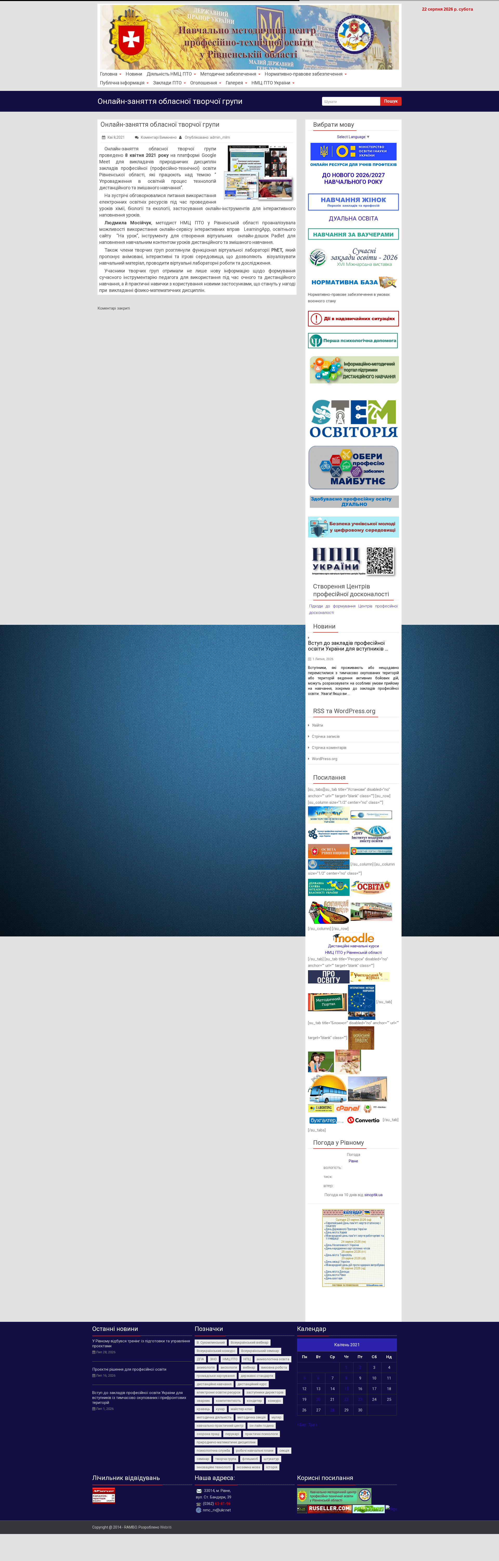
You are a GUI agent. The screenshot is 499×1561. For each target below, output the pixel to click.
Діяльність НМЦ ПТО (169, 74)
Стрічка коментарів (329, 747)
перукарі (232, 1434)
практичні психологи (261, 1434)
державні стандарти (257, 1376)
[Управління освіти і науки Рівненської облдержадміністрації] (329, 850)
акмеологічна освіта (273, 1359)
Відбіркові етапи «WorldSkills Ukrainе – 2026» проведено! (352, 646)
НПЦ (247, 1359)
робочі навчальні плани (254, 1450)
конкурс (274, 1401)
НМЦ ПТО (230, 1359)
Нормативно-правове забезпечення (304, 74)
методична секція (252, 1417)
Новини (134, 74)
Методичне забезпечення (228, 74)
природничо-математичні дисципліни (226, 1442)
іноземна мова (248, 1467)
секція (284, 1450)
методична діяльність (214, 1417)
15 (346, 1388)
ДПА (200, 1359)
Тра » (312, 1425)
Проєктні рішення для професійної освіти (129, 1369)
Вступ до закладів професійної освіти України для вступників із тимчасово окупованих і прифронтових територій (139, 1397)
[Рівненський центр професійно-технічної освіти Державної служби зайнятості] (371, 911)
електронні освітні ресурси (218, 1392)
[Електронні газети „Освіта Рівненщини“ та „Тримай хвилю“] (371, 887)
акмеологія (206, 1367)
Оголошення (203, 82)
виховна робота (274, 1367)
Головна (108, 74)
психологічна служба (213, 1450)
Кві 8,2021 (116, 137)
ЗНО (213, 1359)
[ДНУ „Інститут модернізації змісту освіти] (371, 833)
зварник (203, 1401)
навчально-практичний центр (220, 1426)
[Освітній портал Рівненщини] (371, 850)
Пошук (391, 101)
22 (346, 1399)
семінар (203, 1459)
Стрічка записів (326, 736)
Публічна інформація (122, 82)
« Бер (301, 1425)
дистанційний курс (252, 1384)
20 (318, 1399)
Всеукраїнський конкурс (216, 1351)
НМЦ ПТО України (271, 82)
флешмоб (250, 1459)
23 (360, 1399)
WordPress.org (324, 758)
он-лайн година (262, 1426)
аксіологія (229, 1367)
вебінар (249, 1367)
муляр (276, 1417)
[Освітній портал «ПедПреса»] (329, 976)
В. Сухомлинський (211, 1342)
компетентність (228, 1401)
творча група (225, 1459)
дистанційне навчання (214, 1384)
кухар (220, 1409)
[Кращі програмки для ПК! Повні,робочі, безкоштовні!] (298, 1509)
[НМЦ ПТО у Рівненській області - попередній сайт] (334, 1496)
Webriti (166, 1527)
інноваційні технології (214, 1467)
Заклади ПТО (167, 82)
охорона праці (208, 1434)
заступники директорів (265, 1392)
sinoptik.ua (373, 1194)
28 (332, 1410)
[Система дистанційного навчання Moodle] (353, 937)
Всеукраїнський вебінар (249, 1342)
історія (271, 1467)
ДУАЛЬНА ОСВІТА (353, 218)
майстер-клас (242, 1409)
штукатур (271, 1459)
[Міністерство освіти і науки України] (329, 814)
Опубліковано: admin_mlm (207, 137)
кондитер (254, 1401)
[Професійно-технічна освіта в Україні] (371, 814)
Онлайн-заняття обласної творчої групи (160, 124)
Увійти (317, 725)
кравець (203, 1409)
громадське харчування (216, 1376)
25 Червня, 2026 (325, 659)
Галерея (234, 82)
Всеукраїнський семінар (260, 1351)
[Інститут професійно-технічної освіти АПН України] (329, 833)
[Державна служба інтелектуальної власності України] (329, 887)
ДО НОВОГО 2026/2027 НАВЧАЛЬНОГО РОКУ (353, 178)
